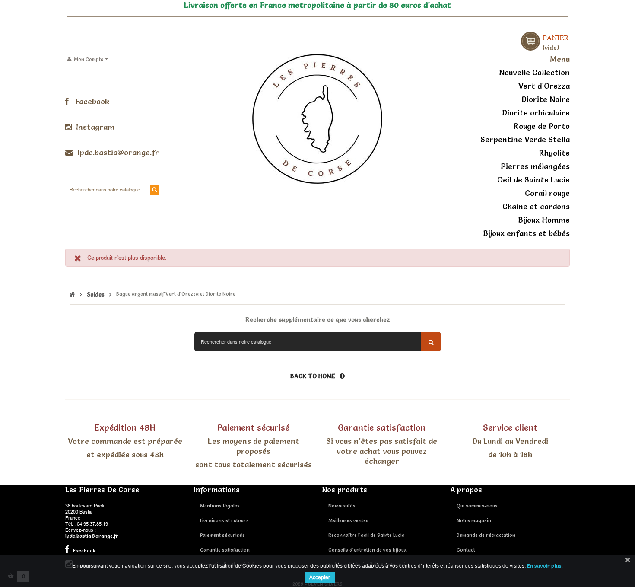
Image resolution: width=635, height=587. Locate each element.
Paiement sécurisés (222, 535)
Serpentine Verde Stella (525, 139)
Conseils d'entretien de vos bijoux (367, 550)
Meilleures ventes (348, 520)
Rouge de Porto (542, 126)
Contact (466, 550)
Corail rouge (547, 193)
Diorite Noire (545, 99)
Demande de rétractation (486, 535)
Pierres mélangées (535, 166)
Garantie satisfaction (225, 550)
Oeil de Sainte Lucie (533, 180)
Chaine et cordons (536, 206)
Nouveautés (342, 506)
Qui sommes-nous (477, 506)
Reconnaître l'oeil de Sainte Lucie (366, 535)
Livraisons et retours (224, 520)
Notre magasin (474, 520)
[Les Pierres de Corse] (317, 118)
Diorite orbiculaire (536, 113)
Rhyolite (554, 153)
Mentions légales (220, 506)
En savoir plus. (545, 565)
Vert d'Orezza (544, 86)
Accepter (319, 577)
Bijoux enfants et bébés (526, 233)
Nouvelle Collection (534, 72)
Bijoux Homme (544, 220)
